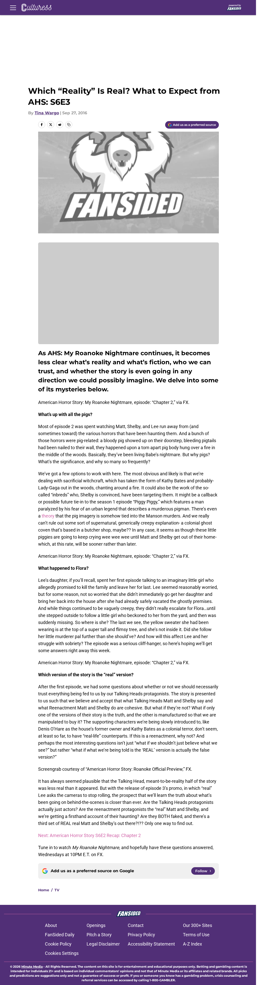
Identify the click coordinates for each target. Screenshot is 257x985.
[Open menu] (13, 8)
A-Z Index (192, 944)
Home (43, 890)
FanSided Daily (60, 934)
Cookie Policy (58, 944)
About (51, 925)
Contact (136, 925)
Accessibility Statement (151, 944)
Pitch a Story (99, 934)
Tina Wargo (47, 113)
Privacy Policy (141, 934)
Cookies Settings (62, 953)
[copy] (68, 124)
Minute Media (32, 966)
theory (48, 516)
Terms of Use (196, 934)
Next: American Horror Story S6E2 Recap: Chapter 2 (89, 835)
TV (56, 890)
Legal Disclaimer (103, 944)
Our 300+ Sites (197, 925)
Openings (96, 925)
